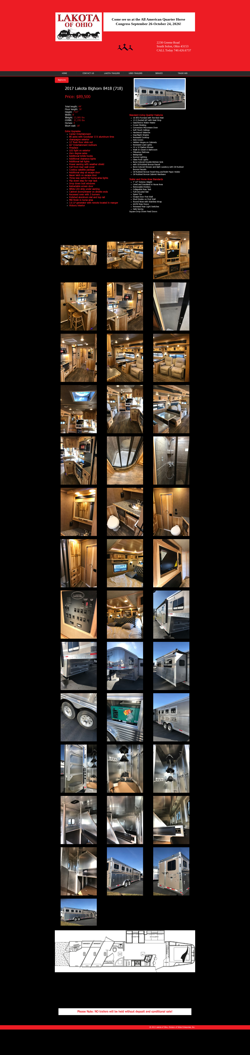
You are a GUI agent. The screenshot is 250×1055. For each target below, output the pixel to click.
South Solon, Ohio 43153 (173, 46)
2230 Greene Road (168, 42)
